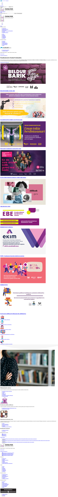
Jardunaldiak (4, 393)
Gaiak (3, 467)
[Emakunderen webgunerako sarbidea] (7, 446)
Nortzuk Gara (4, 458)
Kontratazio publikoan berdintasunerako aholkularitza (13, 313)
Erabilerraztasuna (4, 42)
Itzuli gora (3, 495)
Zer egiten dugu (6, 62)
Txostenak (3, 392)
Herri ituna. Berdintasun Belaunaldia (7, 30)
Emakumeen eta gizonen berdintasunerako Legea (9, 408)
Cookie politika (4, 486)
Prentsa (3, 45)
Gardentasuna (4, 28)
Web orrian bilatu (2, 13)
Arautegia (3, 461)
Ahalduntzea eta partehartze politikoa (5, 329)
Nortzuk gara (2, 62)
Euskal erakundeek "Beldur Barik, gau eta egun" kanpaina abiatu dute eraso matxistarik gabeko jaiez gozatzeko (18, 442)
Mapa (3, 482)
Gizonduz (3, 31)
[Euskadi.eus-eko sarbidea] (5, 48)
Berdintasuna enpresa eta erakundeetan (5, 324)
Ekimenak (3, 34)
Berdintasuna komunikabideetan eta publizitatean (7, 334)
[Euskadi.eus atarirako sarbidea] (4, 1)
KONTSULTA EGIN (5, 425)
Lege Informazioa (4, 44)
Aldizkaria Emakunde (5, 430)
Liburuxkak (4, 394)
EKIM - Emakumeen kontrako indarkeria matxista (12, 256)
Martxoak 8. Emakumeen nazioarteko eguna (10, 148)
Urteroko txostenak (5, 462)
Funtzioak (3, 459)
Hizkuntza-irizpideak (5, 29)
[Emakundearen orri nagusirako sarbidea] (7, 18)
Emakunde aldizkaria (5, 32)
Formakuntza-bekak (5, 396)
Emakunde (3, 38)
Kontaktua (3, 41)
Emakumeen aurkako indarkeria (4, 339)
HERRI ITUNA (4, 284)
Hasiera (3, 466)
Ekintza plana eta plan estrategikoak (7, 463)
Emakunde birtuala (5, 474)
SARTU (3, 423)
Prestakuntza (4, 36)
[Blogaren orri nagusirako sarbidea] (2, 21)
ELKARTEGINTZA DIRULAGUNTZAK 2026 (11, 119)
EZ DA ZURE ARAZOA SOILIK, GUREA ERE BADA (13, 177)
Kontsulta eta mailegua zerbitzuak (7, 391)
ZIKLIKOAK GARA (5, 206)
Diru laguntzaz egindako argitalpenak (7, 395)
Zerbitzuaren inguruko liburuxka (6, 426)
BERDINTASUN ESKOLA (6, 227)
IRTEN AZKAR (2, 11)
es (2, 3)
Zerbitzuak (3, 35)
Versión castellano (4, 494)
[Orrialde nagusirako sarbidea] (7, 10)
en (2, 4)
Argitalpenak (4, 37)
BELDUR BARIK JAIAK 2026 (7, 90)
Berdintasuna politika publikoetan (5, 319)
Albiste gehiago (2, 437)
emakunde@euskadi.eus (3, 55)
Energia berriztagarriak (5, 484)
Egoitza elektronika (5, 43)
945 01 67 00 (2, 449)
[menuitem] (30, 28)
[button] (1, 12)
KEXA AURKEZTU (5, 424)
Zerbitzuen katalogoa (5, 460)
